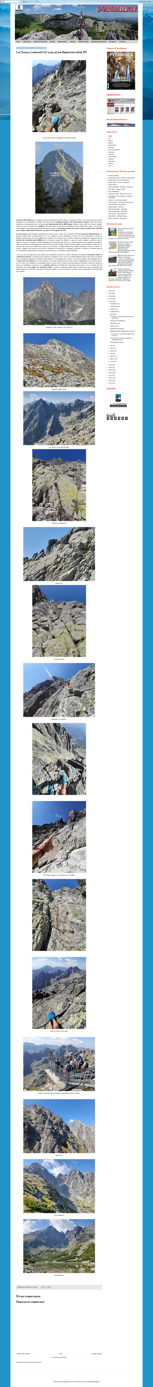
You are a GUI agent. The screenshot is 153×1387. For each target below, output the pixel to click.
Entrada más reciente (23, 1354)
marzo (112, 356)
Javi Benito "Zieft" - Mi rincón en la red (119, 194)
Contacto (122, 41)
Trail (109, 166)
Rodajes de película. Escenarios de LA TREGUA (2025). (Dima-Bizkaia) (126, 270)
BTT (109, 138)
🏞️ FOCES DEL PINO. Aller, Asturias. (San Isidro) (126, 256)
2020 (110, 367)
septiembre (113, 311)
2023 (110, 299)
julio (111, 346)
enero (112, 361)
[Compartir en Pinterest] (50, 1287)
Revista (72, 41)
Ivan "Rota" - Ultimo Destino (116, 189)
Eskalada (111, 147)
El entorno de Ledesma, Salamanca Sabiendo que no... (121, 338)
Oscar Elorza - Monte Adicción (117, 214)
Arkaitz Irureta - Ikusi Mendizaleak (118, 180)
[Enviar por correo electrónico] (42, 1287)
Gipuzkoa (111, 152)
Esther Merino (112, 185)
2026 (110, 291)
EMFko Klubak (83, 41)
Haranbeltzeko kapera (117, 342)
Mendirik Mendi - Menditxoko (117, 204)
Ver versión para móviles (59, 1357)
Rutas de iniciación (40, 41)
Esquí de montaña (114, 150)
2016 (110, 378)
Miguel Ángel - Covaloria (116, 207)
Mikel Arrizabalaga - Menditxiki (117, 211)
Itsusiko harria (114, 326)
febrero (112, 359)
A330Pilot (78, 1382)
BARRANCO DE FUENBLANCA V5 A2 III (122, 331)
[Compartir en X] (46, 1287)
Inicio (18, 41)
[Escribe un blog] (44, 1287)
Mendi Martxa (112, 156)
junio (112, 348)
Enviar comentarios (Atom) (33, 1362)
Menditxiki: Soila (115, 323)
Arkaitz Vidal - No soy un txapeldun (119, 182)
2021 (110, 365)
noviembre (113, 306)
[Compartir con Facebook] (48, 1287)
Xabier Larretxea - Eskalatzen (117, 218)
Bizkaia (110, 143)
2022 (110, 301)
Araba (110, 136)
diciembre (113, 304)
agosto (112, 314)
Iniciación (111, 154)
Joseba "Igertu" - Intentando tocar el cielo (120, 202)
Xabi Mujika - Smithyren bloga (117, 216)
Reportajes (27, 41)
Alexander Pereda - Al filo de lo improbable (121, 178)
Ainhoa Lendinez (113, 175)
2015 (110, 380)
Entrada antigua (96, 1354)
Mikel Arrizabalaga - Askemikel (117, 209)
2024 (110, 296)
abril (111, 353)
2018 (110, 372)
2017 (110, 375)
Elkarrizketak (62, 41)
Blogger (97, 1382)
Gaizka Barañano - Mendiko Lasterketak (120, 187)
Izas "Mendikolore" (114, 191)
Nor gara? (112, 41)
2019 (110, 370)
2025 (110, 293)
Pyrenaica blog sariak (98, 41)
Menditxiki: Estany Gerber (125, 242)
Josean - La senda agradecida (117, 200)
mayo (112, 351)
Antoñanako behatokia (117, 328)
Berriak (52, 41)
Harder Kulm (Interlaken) (117, 321)
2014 (110, 383)
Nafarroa (111, 159)
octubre (112, 309)
